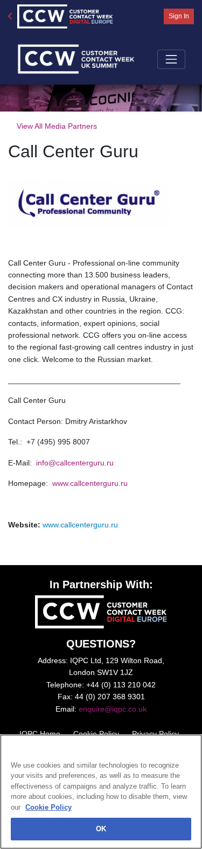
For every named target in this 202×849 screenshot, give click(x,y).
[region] (101, 791)
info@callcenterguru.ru (76, 462)
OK (101, 829)
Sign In (179, 16)
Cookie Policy (48, 807)
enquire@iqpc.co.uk (113, 709)
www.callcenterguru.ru (90, 483)
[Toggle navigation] (171, 59)
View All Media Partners (57, 126)
